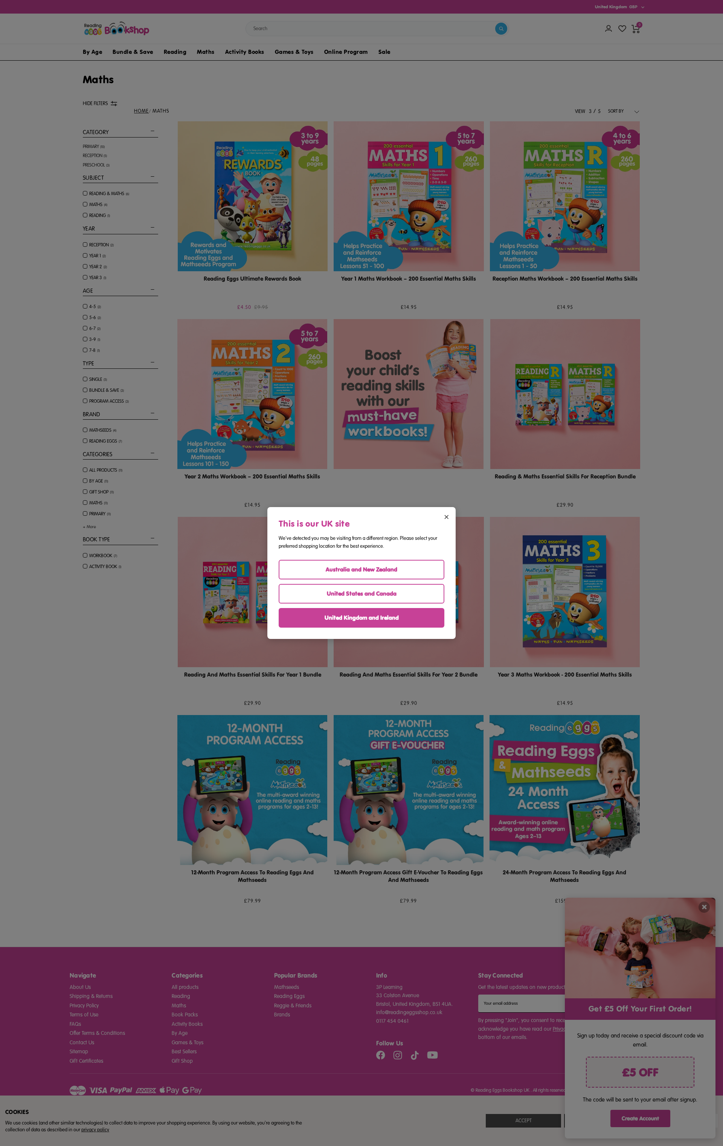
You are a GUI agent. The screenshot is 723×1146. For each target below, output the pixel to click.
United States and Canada (362, 593)
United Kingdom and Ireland (362, 617)
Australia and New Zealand (361, 569)
